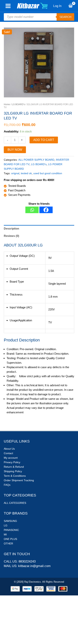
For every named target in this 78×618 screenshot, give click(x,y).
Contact (8, 453)
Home (7, 104)
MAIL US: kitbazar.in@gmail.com (27, 566)
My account (11, 457)
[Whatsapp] (32, 210)
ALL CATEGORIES (15, 502)
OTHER (8, 543)
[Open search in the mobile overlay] (39, 17)
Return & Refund (14, 466)
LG (5, 525)
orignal (15, 173)
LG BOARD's (18, 104)
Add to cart (43, 139)
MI (5, 534)
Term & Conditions (15, 475)
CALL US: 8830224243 (20, 561)
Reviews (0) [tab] (11, 235)
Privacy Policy (12, 462)
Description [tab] (11, 228)
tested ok (26, 173)
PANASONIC (11, 529)
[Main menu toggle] (8, 6)
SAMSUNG (10, 520)
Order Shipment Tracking (19, 480)
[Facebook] (46, 210)
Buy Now (15, 149)
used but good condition (47, 173)
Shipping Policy (13, 471)
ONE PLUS (10, 538)
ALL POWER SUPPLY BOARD (36, 159)
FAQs (7, 484)
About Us (9, 448)
